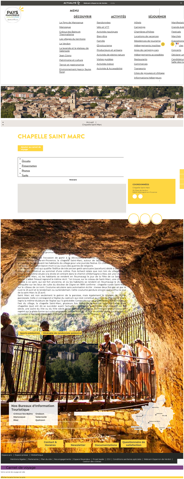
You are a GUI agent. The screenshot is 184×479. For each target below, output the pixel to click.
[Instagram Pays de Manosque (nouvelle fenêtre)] (145, 218)
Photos (26, 170)
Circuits (26, 161)
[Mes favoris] (163, 44)
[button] (173, 44)
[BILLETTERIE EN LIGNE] (182, 171)
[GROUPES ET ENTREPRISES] (182, 181)
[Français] (177, 45)
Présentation (29, 166)
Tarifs (25, 175)
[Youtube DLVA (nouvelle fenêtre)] (156, 218)
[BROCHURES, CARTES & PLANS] (182, 176)
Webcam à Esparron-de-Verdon (95, 3)
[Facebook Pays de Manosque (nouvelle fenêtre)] (133, 218)
